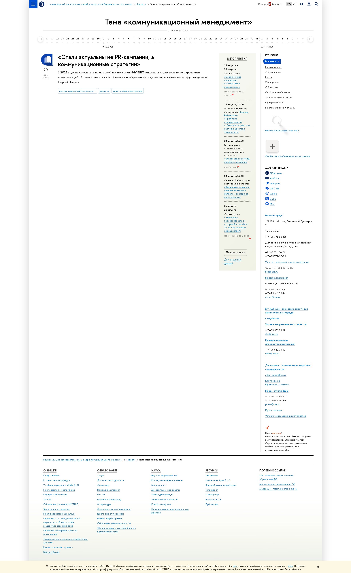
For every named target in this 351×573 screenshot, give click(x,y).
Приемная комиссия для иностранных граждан (280, 341)
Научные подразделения (164, 475)
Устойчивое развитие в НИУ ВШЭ (61, 485)
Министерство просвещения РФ (277, 484)
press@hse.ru (272, 404)
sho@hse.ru (271, 334)
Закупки (47, 499)
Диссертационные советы (165, 489)
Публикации (211, 504)
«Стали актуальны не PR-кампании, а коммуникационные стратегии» (106, 60)
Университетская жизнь (278, 97)
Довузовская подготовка (110, 480)
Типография (211, 489)
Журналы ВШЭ (213, 499)
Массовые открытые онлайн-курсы (278, 488)
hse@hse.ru (271, 271)
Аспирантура (104, 504)
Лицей (100, 475)
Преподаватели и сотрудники (59, 489)
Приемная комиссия (276, 277)
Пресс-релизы (273, 410)
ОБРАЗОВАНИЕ (107, 470)
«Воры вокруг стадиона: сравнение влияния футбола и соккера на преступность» (237, 192)
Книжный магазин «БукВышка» (221, 485)
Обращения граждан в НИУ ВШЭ (60, 504)
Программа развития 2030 (280, 107)
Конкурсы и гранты (161, 504)
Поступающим (273, 66)
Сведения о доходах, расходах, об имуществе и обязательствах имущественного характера (61, 522)
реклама (104, 90)
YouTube (274, 178)
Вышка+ (101, 494)
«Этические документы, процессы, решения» (237, 160)
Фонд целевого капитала (56, 509)
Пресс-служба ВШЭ (276, 390)
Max (272, 203)
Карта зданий (272, 380)
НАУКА (156, 470)
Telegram (275, 183)
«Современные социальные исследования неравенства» (232, 81)
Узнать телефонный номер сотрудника (287, 262)
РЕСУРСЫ (211, 470)
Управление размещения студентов (285, 324)
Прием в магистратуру (109, 499)
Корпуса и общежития (55, 494)
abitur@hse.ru (272, 297)
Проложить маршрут (277, 384)
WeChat (274, 188)
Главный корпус (273, 215)
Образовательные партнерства (114, 523)
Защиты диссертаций (162, 494)
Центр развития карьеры (110, 513)
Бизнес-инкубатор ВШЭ (109, 518)
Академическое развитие (164, 499)
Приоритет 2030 (274, 102)
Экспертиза (272, 82)
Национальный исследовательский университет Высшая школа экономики (82, 459)
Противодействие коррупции (59, 513)
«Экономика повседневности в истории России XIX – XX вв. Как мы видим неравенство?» (235, 224)
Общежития (272, 318)
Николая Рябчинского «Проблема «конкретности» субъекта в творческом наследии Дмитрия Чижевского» (237, 122)
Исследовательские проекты (167, 480)
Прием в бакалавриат (108, 489)
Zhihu (273, 198)
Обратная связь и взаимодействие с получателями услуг (116, 529)
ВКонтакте (276, 173)
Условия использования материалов (285, 415)
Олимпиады (103, 485)
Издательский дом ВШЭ (217, 480)
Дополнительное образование (114, 509)
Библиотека (211, 475)
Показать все (234, 252)
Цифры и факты (51, 475)
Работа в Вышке (51, 552)
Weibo (273, 193)
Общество (271, 87)
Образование (273, 72)
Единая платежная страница (58, 547)
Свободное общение (277, 92)
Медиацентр (212, 494)
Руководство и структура (56, 480)
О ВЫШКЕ (49, 470)
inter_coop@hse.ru (275, 374)
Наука (268, 77)
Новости (130, 459)
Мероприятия (237, 58)
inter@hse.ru (272, 353)
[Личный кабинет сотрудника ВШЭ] (309, 4)
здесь (235, 566)
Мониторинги (158, 485)
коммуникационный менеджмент (77, 90)
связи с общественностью (127, 90)
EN (294, 4)
